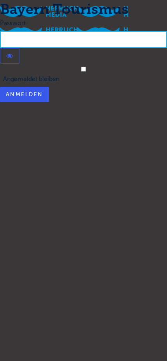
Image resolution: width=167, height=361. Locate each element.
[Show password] (9, 56)
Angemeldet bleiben (29, 79)
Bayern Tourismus (64, 9)
